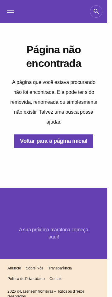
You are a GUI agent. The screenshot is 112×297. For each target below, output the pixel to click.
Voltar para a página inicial (53, 141)
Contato (55, 279)
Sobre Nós (34, 268)
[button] (10, 11)
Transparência (60, 268)
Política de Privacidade (25, 279)
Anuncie (14, 268)
